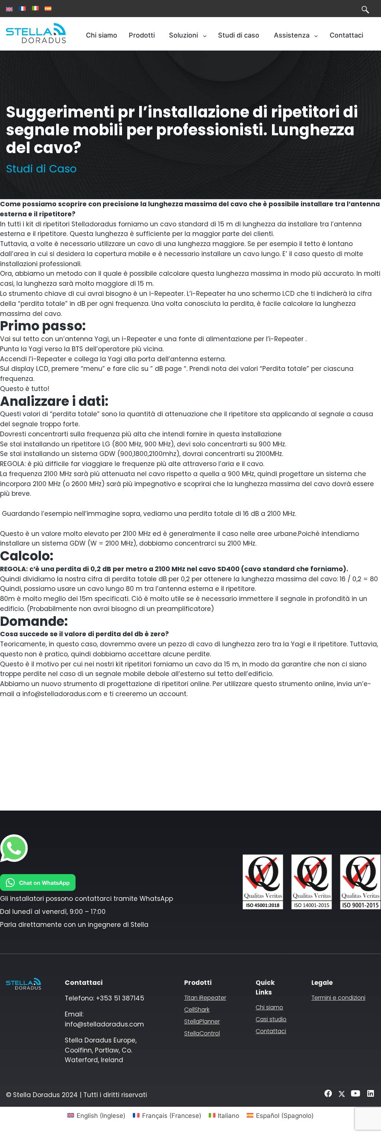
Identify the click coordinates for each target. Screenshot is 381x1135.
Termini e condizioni (338, 998)
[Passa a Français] (22, 8)
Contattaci (271, 1031)
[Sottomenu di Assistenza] (316, 35)
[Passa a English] (9, 9)
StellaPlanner (202, 1021)
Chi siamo (269, 1007)
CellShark (196, 1009)
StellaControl (202, 1033)
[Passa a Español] (48, 8)
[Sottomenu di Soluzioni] (205, 35)
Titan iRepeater (205, 998)
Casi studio (271, 1019)
